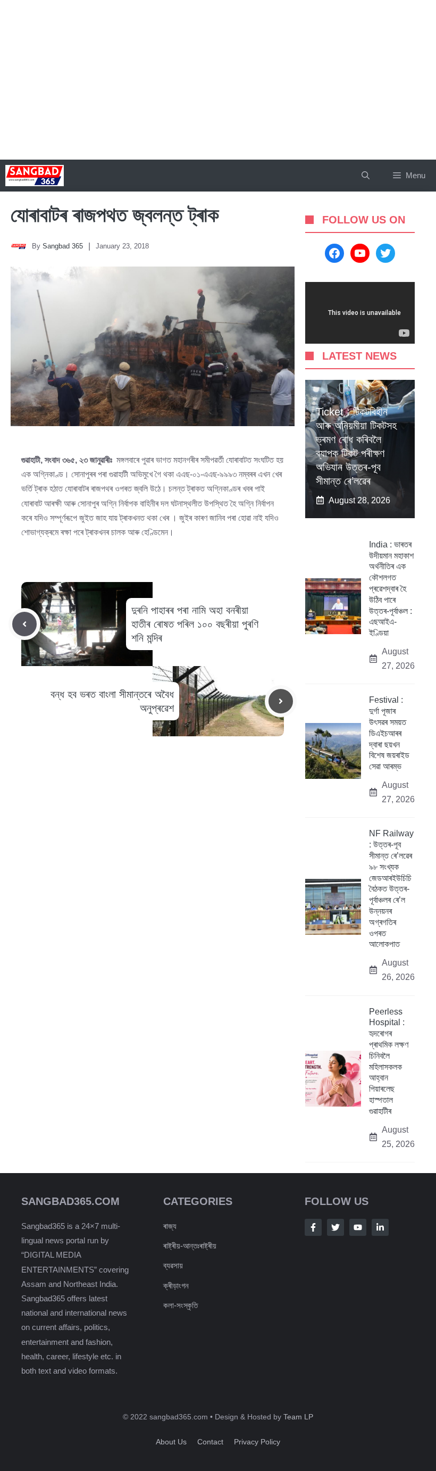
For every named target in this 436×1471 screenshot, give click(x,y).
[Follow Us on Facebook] (313, 1227)
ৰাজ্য (170, 1226)
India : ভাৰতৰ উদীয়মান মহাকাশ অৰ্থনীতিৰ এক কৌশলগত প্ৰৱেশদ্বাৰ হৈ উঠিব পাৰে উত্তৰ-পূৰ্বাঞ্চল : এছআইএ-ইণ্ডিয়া (391, 588)
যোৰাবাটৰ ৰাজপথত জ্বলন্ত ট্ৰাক (115, 215)
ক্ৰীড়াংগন (176, 1285)
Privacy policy (257, 1441)
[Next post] (281, 701)
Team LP (298, 1416)
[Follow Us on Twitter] (335, 1227)
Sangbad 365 (63, 246)
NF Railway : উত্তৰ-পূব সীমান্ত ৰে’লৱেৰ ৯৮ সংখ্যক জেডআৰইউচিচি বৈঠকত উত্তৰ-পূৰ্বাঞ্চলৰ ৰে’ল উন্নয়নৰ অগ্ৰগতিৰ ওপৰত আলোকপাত (391, 889)
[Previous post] (24, 624)
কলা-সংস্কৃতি (180, 1305)
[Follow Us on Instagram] (357, 1227)
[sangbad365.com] (34, 176)
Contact (210, 1441)
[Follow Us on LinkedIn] (380, 1227)
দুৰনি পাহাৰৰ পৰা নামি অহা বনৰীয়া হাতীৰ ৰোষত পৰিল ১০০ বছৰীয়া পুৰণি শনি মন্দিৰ (194, 624)
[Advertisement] (218, 79)
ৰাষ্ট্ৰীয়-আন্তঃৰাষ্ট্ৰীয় (189, 1245)
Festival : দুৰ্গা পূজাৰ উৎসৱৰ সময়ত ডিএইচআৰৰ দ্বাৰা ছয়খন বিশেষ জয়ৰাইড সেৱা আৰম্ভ (389, 733)
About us (171, 1441)
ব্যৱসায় (173, 1265)
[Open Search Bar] (365, 176)
